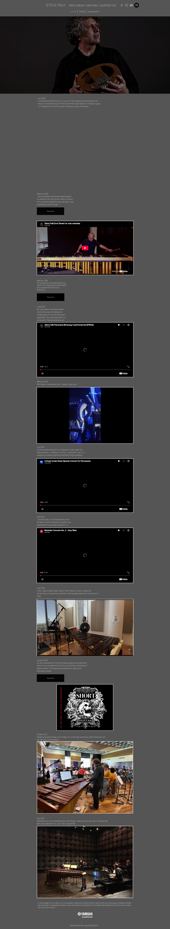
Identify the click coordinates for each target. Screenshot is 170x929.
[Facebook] (122, 5)
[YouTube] (131, 5)
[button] (130, 654)
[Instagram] (126, 5)
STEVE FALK (56, 5)
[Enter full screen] (130, 440)
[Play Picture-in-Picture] (127, 440)
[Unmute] (43, 440)
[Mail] (136, 5)
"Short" (39, 666)
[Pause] (39, 440)
